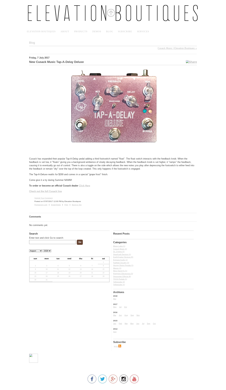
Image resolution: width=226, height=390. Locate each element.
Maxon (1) (117, 268)
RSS (116, 347)
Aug (126, 315)
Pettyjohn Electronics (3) (123, 274)
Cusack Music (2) (120, 249)
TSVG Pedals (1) (120, 279)
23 (35, 276)
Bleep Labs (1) (119, 246)
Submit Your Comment (43, 198)
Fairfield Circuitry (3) (121, 263)
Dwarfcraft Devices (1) (122, 254)
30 (35, 280)
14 (92, 269)
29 (103, 276)
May (115, 307)
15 (103, 269)
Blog (32, 42)
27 (81, 276)
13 (81, 269)
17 (46, 273)
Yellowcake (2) (119, 282)
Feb (120, 323)
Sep (132, 315)
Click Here (84, 185)
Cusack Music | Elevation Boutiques (177, 48)
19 (69, 273)
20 (81, 273)
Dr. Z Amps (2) (118, 252)
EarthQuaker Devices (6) (123, 257)
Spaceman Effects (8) (122, 276)
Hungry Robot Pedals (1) (123, 265)
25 (58, 276)
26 (69, 276)
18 (58, 273)
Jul (120, 307)
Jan (114, 323)
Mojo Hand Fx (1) (120, 271)
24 (46, 276)
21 (92, 273)
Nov (138, 315)
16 (35, 273)
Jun (120, 315)
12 (69, 269)
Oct (125, 307)
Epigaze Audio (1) (120, 260)
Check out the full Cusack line (45, 191)
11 (58, 269)
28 (92, 276)
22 (103, 273)
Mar (114, 299)
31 (46, 280)
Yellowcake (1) (119, 284)
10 (46, 269)
